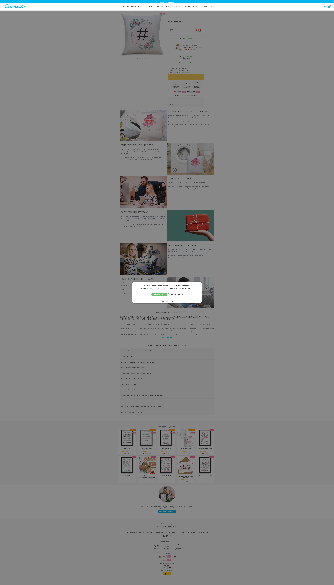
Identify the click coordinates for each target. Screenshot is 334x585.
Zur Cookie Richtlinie (185, 290)
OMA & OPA (160, 7)
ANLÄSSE (178, 7)
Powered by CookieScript (167, 301)
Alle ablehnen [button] (175, 294)
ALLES (211, 7)
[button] (167, 299)
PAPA (127, 7)
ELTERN (140, 7)
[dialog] (167, 292)
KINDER (133, 7)
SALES (206, 7)
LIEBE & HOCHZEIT (149, 7)
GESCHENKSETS (197, 7)
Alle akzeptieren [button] (159, 294)
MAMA (122, 7)
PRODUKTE (187, 7)
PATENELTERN (169, 7)
